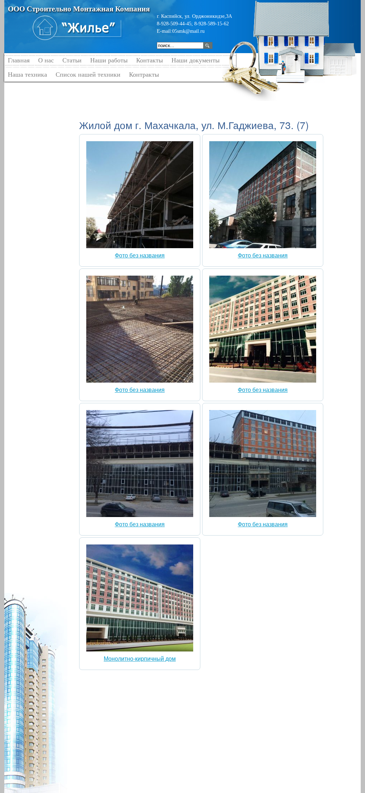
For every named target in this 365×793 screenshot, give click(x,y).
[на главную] (77, 27)
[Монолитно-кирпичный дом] (139, 649)
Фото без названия (140, 255)
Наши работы (118, 88)
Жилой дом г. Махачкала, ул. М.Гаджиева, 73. (190, 88)
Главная (88, 88)
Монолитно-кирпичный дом (140, 658)
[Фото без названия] (139, 246)
